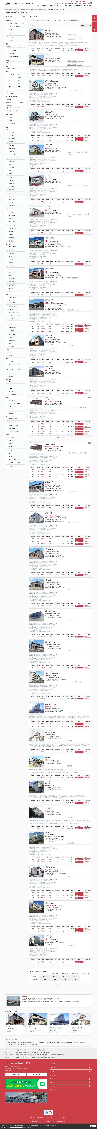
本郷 (31, 1052)
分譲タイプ (11, 177)
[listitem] (16, 1024)
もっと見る (78, 45)
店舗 (16, 23)
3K (18, 83)
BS (9, 385)
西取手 (17, 1057)
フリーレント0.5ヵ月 (14, 193)
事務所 (22, 23)
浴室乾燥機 (11, 331)
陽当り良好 (11, 145)
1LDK (19, 77)
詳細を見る (78, 50)
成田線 (36, 1054)
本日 (18, 107)
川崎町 (51, 144)
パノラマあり (11, 123)
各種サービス (59, 5)
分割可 (10, 173)
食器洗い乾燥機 (13, 306)
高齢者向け (11, 183)
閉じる (92, 1126)
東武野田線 (61, 1054)
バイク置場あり (13, 278)
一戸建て (10, 40)
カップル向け (12, 215)
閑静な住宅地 (12, 148)
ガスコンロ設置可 (13, 205)
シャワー (11, 343)
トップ (37, 5)
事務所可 (11, 164)
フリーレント (12, 189)
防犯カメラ (11, 413)
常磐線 (47, 36)
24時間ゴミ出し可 (13, 425)
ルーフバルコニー (13, 265)
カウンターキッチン (14, 312)
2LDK (9, 83)
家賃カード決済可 (13, 459)
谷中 (49, 29)
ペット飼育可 (12, 135)
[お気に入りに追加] (24, 1025)
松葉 (50, 579)
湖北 (53, 1057)
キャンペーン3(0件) (21, 1044)
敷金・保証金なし (12, 50)
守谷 (42, 1057)
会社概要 (50, 5)
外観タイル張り (13, 297)
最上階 (10, 447)
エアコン (11, 352)
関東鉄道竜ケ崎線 (49, 246)
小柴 (50, 935)
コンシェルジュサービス (15, 431)
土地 (9, 26)
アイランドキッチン (14, 315)
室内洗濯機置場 (13, 246)
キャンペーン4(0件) (32, 1044)
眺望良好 (11, 180)
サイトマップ (67, 1117)
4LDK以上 (10, 93)
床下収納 (11, 361)
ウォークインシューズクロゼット (15, 369)
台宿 (28, 1052)
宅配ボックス (12, 406)
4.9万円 (45, 976)
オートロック (12, 400)
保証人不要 (11, 161)
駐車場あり (11, 440)
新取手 (45, 1057)
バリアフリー (12, 170)
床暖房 (10, 355)
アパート (10, 33)
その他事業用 (17, 26)
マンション (11, 37)
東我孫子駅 (58, 20)
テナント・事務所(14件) (80, 1042)
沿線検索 (44, 5)
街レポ (51, 1078)
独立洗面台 (11, 347)
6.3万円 (65, 976)
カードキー (11, 196)
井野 (21, 1052)
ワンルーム (11, 74)
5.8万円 (75, 976)
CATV (10, 388)
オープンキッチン (13, 318)
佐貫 (56, 246)
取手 (24, 1057)
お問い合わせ (16, 1074)
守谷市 (32, 1050)
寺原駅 (37, 20)
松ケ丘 (51, 397)
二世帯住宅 (11, 186)
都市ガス (11, 291)
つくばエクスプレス (53, 1054)
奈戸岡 (51, 80)
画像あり (10, 117)
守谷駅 (63, 20)
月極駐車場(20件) (69, 1042)
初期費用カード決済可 (14, 463)
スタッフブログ (86, 5)
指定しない (11, 107)
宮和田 (50, 702)
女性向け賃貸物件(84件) (26, 1042)
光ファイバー (12, 391)
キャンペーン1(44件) (51, 1042)
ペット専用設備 (13, 138)
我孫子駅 (73, 20)
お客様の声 (77, 5)
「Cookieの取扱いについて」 (16, 1127)
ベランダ (11, 259)
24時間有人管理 (13, 418)
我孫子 (49, 1057)
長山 (50, 548)
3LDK (19, 86)
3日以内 (10, 111)
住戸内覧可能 (12, 428)
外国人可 (11, 202)
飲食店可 (11, 231)
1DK (9, 77)
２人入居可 (11, 167)
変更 (24, 17)
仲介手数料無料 (13, 228)
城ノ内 (51, 335)
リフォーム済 (12, 154)
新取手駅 (68, 20)
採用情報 (52, 1071)
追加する (87, 50)
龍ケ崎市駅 (46, 20)
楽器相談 (11, 141)
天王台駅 (52, 20)
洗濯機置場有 (12, 285)
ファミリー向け (13, 225)
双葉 (49, 730)
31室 (55, 979)
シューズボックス (13, 373)
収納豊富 (11, 376)
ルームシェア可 (13, 209)
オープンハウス (13, 199)
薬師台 (25, 1052)
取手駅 (41, 20)
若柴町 (51, 512)
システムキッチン (13, 309)
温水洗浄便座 (12, 334)
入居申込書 (52, 1090)
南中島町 (51, 111)
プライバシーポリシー (57, 1117)
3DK (9, 86)
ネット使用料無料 (13, 394)
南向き (10, 450)
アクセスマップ (31, 1117)
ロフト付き (11, 253)
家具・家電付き (13, 281)
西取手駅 (32, 20)
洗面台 (10, 337)
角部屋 (10, 453)
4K (9, 90)
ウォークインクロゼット (15, 364)
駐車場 (10, 29)
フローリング (12, 249)
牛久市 (47, 175)
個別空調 (11, 288)
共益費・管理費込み (13, 56)
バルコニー (11, 262)
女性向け (11, 218)
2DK (19, 80)
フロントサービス (13, 422)
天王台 (33, 1057)
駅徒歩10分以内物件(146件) (13, 1042)
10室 (75, 979)
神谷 (49, 206)
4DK (19, 90)
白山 (38, 1052)
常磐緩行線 (31, 1054)
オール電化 (11, 269)
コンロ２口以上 (13, 302)
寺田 (35, 1052)
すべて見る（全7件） (60, 437)
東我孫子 (38, 1057)
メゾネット (11, 256)
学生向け (11, 212)
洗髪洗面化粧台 (13, 340)
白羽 (50, 902)
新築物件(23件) (60, 1042)
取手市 (47, 29)
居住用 (10, 23)
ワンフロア (11, 237)
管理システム (53, 1082)
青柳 (44, 1052)
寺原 (21, 1057)
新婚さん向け (12, 221)
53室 (45, 979)
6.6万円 (55, 976)
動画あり (10, 120)
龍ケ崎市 (52, 36)
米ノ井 (47, 1052)
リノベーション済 (13, 157)
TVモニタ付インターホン (15, 403)
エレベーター (12, 272)
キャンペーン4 (12, 466)
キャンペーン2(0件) (11, 1044)
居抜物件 (11, 241)
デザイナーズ (12, 151)
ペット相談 (11, 132)
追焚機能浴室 (12, 327)
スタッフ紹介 (68, 5)
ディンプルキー (13, 410)
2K (9, 80)
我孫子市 (22, 1050)
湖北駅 (77, 20)
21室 (65, 979)
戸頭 (41, 1052)
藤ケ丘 (51, 832)
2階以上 (11, 443)
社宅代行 (52, 1086)
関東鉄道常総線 (24, 1054)
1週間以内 (17, 111)
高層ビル (11, 234)
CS (10, 381)
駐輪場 (10, 275)
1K (18, 74)
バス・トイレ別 (13, 324)
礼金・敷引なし (12, 53)
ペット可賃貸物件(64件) (39, 1042)
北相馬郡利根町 (42, 1050)
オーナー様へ (53, 1075)
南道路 (10, 456)
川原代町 (51, 237)
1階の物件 (11, 437)
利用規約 (48, 1117)
